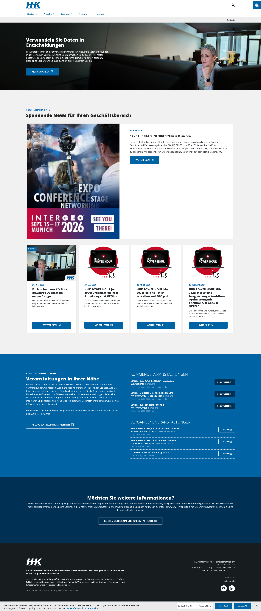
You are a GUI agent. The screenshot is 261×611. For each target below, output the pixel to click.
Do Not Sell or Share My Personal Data (194, 606)
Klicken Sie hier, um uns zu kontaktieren (128, 520)
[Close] (257, 606)
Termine (84, 14)
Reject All (223, 606)
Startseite (32, 14)
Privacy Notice (91, 608)
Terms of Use (72, 608)
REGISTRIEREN (223, 382)
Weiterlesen (143, 159)
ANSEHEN (225, 430)
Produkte (49, 14)
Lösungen (66, 14)
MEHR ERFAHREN (40, 71)
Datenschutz (229, 581)
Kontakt (101, 14)
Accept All (242, 606)
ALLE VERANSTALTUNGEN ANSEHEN (51, 424)
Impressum (230, 577)
